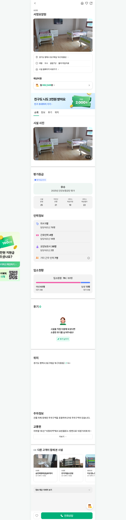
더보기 (61, 436)
